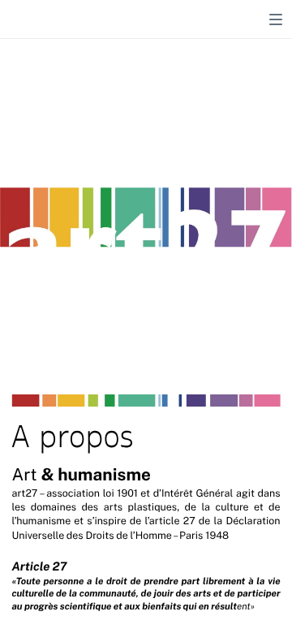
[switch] (276, 19)
